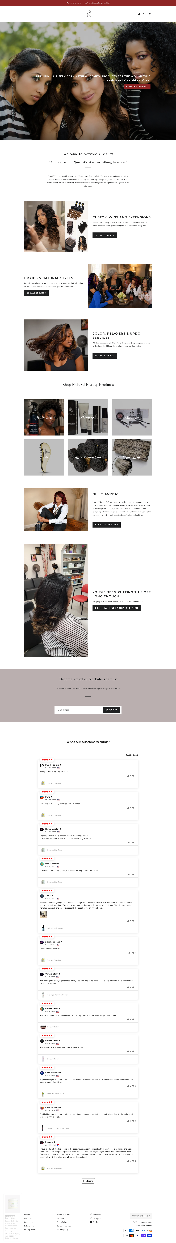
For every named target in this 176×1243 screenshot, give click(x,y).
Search (27, 1214)
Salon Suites (62, 1222)
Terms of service (63, 1214)
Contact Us (28, 1222)
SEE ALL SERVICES (104, 235)
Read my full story (106, 525)
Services (60, 1218)
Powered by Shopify (144, 1225)
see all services (104, 356)
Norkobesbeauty (145, 1222)
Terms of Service (64, 1226)
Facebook (97, 1214)
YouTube (96, 1222)
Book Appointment (137, 86)
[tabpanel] (88, 81)
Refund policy (29, 1226)
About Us (28, 1218)
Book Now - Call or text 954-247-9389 (116, 608)
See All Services (36, 293)
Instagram (97, 1218)
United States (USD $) (139, 1216)
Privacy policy (30, 1229)
